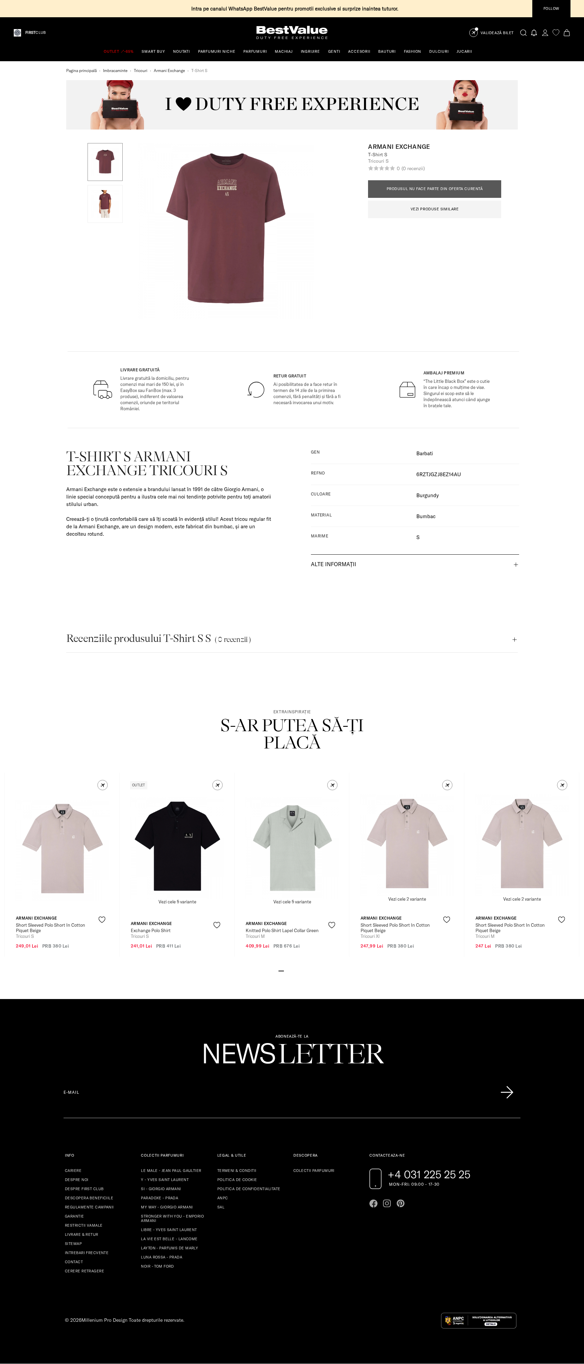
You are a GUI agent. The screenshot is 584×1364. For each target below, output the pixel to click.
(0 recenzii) (413, 168)
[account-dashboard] (545, 33)
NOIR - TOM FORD (157, 1266)
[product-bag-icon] (101, 936)
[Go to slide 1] (281, 970)
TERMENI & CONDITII (237, 1170)
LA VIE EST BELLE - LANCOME (169, 1238)
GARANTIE (74, 1216)
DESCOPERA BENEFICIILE (89, 1198)
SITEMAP (73, 1243)
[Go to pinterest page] (400, 1203)
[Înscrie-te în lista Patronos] (506, 1092)
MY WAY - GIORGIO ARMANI (167, 1207)
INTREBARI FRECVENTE (86, 1252)
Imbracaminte (115, 70)
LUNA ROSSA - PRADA (161, 1257)
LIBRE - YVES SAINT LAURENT (169, 1229)
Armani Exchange (169, 70)
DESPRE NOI (76, 1179)
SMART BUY (153, 51)
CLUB (35, 32)
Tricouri (140, 70)
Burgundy (427, 495)
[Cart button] (566, 33)
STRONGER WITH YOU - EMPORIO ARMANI (172, 1218)
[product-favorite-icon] (101, 920)
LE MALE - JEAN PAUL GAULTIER (171, 1170)
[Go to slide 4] (297, 970)
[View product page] (62, 850)
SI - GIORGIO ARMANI (161, 1188)
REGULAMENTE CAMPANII (89, 1207)
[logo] (292, 32)
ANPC (222, 1198)
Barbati (424, 453)
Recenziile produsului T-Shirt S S (158, 638)
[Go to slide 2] (286, 970)
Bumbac (426, 516)
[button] (105, 162)
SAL (220, 1207)
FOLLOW (551, 8)
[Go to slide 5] (303, 970)
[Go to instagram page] (387, 1203)
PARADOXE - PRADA (159, 1198)
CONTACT (74, 1261)
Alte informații (333, 564)
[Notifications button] (534, 33)
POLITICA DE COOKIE (237, 1179)
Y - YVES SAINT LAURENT (165, 1179)
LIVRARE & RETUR (81, 1234)
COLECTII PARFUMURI (314, 1170)
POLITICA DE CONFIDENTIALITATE (249, 1188)
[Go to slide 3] (292, 970)
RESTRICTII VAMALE (83, 1225)
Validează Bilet (497, 33)
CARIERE (73, 1170)
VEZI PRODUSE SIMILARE (435, 209)
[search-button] (523, 32)
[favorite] (556, 33)
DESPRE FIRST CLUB (84, 1188)
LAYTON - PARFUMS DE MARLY (169, 1248)
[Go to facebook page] (373, 1203)
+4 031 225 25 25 (429, 1174)
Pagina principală (81, 70)
